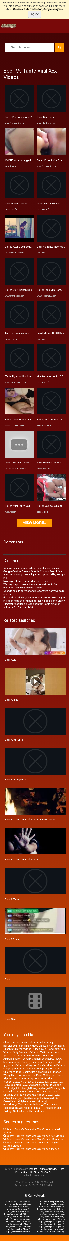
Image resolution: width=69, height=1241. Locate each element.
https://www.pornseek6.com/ (51, 1211)
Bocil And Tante (14, 739)
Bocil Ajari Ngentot (15, 779)
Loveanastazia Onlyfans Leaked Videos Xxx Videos (30, 1093)
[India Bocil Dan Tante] (19, 456)
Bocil (8, 979)
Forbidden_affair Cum (15, 1104)
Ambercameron (12, 1058)
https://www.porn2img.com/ (51, 1224)
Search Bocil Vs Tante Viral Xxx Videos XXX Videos (35, 1136)
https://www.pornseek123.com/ (51, 1209)
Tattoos (44, 1052)
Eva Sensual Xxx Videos (40, 1055)
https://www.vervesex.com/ (18, 1219)
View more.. (34, 523)
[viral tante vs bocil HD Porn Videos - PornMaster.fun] (51, 370)
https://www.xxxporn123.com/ (17, 1226)
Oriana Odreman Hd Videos (36, 1042)
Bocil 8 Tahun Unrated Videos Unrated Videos (31, 819)
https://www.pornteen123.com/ (51, 1214)
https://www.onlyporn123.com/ (51, 1219)
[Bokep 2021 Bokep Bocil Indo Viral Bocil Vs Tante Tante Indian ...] (19, 284)
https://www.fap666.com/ (18, 1211)
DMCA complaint (23, 607)
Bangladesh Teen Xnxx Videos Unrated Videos (30, 1045)
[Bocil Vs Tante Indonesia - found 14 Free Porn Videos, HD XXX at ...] (51, 241)
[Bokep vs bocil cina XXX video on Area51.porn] (51, 500)
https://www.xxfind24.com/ (18, 1229)
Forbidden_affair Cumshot (44, 1104)
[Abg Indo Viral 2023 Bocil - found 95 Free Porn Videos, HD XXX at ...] (51, 327)
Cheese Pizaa (11, 1042)
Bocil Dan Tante (46, 117)
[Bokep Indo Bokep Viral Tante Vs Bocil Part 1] (19, 413)
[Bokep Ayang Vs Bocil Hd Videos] (19, 241)
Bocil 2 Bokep (13, 939)
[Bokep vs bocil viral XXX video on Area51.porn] (51, 413)
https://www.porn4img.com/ (51, 1229)
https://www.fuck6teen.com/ (51, 1206)
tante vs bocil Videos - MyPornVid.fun (26, 333)
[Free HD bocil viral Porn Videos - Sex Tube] (51, 154)
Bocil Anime (11, 699)
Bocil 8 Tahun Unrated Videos (22, 859)
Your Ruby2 (48, 1058)
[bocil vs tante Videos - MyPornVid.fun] (19, 197)
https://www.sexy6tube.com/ (51, 1204)
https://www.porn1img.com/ (51, 1221)
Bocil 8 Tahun (12, 899)
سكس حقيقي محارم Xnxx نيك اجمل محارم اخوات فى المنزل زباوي (32, 1096)
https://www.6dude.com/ (18, 1209)
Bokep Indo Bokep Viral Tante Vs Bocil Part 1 (30, 419)
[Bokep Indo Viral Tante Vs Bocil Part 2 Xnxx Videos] (51, 284)
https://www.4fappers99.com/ (18, 1204)
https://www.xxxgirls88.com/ (51, 1201)
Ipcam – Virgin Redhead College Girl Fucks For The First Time (32, 1109)
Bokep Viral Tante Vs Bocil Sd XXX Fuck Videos (31, 506)
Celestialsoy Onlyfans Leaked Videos (24, 1101)
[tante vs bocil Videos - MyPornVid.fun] (19, 327)
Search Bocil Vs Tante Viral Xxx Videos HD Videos (34, 1139)
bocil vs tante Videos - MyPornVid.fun (26, 203)
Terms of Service (48, 1169)
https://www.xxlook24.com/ (18, 1231)
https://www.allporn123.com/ (51, 1216)
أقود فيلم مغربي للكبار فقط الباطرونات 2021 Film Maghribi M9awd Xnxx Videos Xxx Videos (34, 1090)
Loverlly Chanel (31, 1058)
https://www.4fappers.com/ (18, 1201)
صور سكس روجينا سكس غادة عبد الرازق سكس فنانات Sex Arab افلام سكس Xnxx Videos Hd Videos (33, 1083)
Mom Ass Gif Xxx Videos (28, 1068)
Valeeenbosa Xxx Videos (17, 1107)
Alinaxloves (39, 1049)
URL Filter (34, 1172)
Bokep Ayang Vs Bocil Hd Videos (23, 246)
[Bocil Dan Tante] (51, 111)
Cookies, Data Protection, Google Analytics (38, 9)
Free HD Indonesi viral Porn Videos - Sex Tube (31, 117)
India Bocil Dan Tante (17, 462)
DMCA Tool (47, 1172)
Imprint (33, 1169)
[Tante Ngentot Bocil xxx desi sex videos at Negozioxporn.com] (19, 370)
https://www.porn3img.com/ (51, 1226)
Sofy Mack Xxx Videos (26, 1052)
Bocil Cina (10, 1019)
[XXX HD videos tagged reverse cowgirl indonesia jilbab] (19, 154)
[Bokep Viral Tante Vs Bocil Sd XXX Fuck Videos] (19, 500)
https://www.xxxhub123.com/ (18, 1224)
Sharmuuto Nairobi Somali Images (42, 1071)
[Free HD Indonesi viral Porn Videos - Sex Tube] (19, 111)
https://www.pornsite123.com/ (17, 1214)
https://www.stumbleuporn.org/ (51, 1231)
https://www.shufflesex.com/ (18, 1216)
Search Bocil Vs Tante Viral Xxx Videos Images (32, 1149)
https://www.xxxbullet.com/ (18, 1221)
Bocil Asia (10, 659)
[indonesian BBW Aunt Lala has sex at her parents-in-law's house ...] (51, 197)
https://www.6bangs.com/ (17, 1206)
